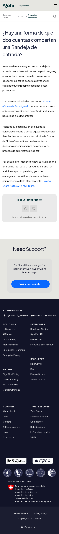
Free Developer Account (42, 344)
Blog (32, 369)
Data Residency (38, 427)
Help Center (36, 363)
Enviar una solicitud (30, 284)
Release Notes (37, 374)
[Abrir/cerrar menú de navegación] (55, 6)
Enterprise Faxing (11, 355)
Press (5, 416)
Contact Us (8, 437)
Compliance (36, 421)
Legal (5, 432)
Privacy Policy (40, 513)
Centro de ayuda (6, 16)
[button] (29, 527)
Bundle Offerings (11, 389)
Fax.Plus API (36, 339)
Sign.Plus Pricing (11, 374)
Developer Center (39, 329)
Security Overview (39, 416)
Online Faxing (9, 339)
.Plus (22, 16)
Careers (7, 421)
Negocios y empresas (33, 16)
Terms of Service (20, 513)
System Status (37, 379)
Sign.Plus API (36, 334)
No (33, 208)
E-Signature (9, 329)
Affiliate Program (11, 427)
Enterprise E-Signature (14, 349)
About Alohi (9, 411)
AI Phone (7, 334)
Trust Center (36, 411)
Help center (24, 6)
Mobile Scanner (10, 344)
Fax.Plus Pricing (10, 384)
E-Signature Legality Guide (40, 434)
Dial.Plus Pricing (10, 379)
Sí (25, 208)
